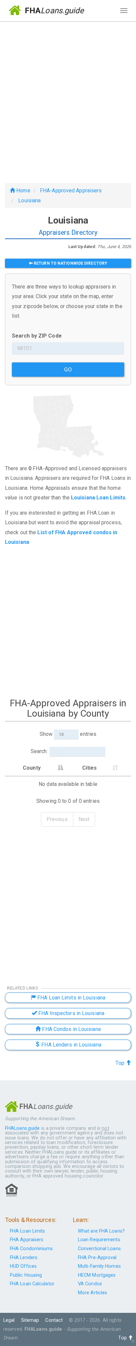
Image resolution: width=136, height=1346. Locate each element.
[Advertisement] (68, 99)
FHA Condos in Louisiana (70, 1029)
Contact (54, 1320)
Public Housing (26, 1275)
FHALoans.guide (22, 1128)
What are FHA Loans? (101, 1231)
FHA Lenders (23, 1257)
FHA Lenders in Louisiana (70, 1045)
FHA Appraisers (26, 1240)
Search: (39, 751)
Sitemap (30, 1320)
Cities (89, 768)
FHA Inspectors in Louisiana (70, 1013)
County (32, 768)
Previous (57, 819)
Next (84, 819)
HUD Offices (23, 1266)
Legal (9, 1320)
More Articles (92, 1293)
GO (68, 369)
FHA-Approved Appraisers (71, 190)
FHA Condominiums (31, 1248)
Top (120, 1063)
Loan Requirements (99, 1240)
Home (22, 190)
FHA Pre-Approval (97, 1257)
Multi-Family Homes (99, 1266)
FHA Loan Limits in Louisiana (70, 997)
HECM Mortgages (97, 1275)
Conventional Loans (99, 1248)
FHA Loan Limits (27, 1231)
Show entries (68, 734)
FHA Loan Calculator (32, 1284)
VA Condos (90, 1284)
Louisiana (29, 200)
